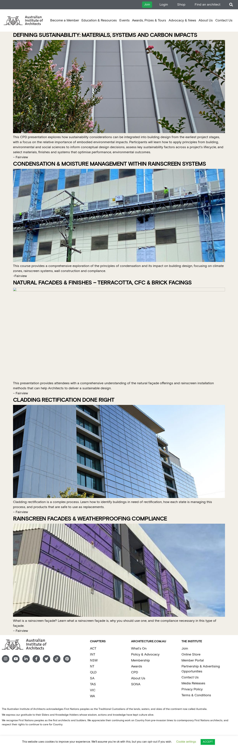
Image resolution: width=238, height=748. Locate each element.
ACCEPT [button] (208, 742)
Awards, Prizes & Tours (149, 20)
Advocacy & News (182, 20)
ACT (93, 648)
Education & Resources (99, 20)
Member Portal (192, 660)
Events (124, 20)
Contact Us (223, 20)
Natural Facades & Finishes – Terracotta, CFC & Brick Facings (102, 283)
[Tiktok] (56, 659)
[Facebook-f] (36, 659)
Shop (181, 4)
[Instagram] (5, 659)
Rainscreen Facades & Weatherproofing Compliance (90, 519)
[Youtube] (16, 659)
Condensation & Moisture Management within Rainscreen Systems (109, 164)
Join (184, 648)
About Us (206, 20)
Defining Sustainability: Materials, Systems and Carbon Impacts (105, 35)
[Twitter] (46, 659)
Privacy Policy (192, 689)
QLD (93, 672)
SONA (135, 684)
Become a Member (64, 20)
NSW (94, 660)
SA (92, 678)
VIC (92, 690)
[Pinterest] (67, 659)
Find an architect (207, 4)
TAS (93, 684)
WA (92, 696)
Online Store (190, 654)
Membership (140, 660)
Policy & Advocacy (145, 654)
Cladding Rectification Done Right (63, 400)
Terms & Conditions (196, 695)
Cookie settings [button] (186, 742)
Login (164, 4)
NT (92, 666)
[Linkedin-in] (26, 659)
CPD (134, 672)
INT (92, 654)
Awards (136, 666)
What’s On (139, 648)
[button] (231, 4)
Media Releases (193, 683)
